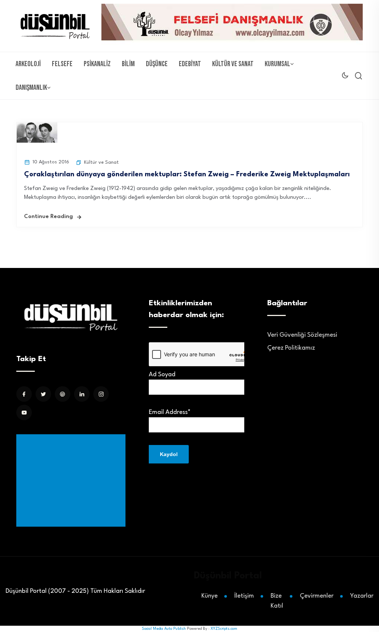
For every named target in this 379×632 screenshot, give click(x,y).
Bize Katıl (277, 601)
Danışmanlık (31, 87)
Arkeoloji (28, 64)
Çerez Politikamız (291, 348)
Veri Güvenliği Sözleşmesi (302, 335)
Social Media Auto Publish (164, 629)
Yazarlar (361, 596)
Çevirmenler (316, 596)
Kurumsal (277, 64)
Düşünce (157, 64)
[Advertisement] (72, 480)
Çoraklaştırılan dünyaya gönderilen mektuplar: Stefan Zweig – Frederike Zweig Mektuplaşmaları (187, 174)
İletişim (244, 596)
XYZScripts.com (224, 629)
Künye (209, 596)
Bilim (128, 64)
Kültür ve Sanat (233, 64)
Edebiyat (190, 64)
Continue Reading (48, 217)
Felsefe (62, 64)
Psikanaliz (97, 64)
